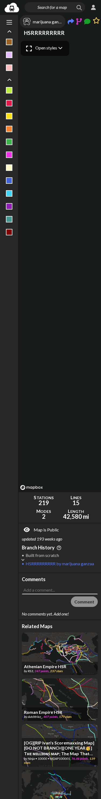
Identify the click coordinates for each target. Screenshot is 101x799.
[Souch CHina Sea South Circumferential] (9, 206)
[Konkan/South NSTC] (9, 168)
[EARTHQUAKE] (9, 129)
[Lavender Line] (9, 55)
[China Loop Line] (9, 116)
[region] (60, 265)
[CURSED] (9, 42)
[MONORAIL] (9, 180)
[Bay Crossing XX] (9, 90)
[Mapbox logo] (31, 487)
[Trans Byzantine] (9, 232)
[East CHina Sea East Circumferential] (9, 142)
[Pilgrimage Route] (9, 193)
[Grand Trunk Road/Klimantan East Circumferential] (9, 155)
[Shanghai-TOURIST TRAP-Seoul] (9, 68)
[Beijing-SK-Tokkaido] (9, 103)
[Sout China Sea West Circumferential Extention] (9, 219)
